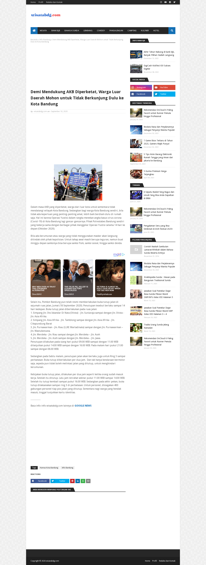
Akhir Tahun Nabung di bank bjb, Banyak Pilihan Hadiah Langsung (159, 53)
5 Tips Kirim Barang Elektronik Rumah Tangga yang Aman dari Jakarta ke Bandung (158, 157)
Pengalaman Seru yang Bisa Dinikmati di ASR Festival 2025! (158, 227)
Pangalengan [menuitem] (116, 30)
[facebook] (170, 2)
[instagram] (161, 2)
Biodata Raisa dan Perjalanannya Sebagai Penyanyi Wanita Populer (159, 128)
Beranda (34, 40)
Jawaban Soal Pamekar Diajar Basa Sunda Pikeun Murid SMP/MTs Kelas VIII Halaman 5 (158, 294)
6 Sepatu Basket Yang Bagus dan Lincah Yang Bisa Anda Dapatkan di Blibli (159, 195)
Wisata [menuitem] (43, 30)
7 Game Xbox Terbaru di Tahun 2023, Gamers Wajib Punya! (158, 142)
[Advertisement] (78, 65)
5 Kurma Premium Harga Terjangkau (155, 173)
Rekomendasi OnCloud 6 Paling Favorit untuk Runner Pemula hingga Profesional (158, 113)
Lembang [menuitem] (88, 30)
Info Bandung (45, 40)
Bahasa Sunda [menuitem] (72, 30)
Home (33, 2)
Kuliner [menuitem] (145, 30)
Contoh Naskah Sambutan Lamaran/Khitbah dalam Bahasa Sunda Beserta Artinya (158, 249)
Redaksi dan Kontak (54, 2)
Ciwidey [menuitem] (101, 30)
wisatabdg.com (40, 111)
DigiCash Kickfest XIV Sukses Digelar (157, 67)
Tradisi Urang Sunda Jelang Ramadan (156, 326)
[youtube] (165, 2)
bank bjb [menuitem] (55, 30)
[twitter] (174, 2)
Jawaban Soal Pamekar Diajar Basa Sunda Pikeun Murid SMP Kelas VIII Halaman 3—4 (158, 311)
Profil (41, 2)
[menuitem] (34, 30)
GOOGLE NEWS (83, 405)
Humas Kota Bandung (49, 468)
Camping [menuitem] (132, 30)
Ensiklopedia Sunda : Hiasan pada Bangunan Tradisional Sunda (159, 279)
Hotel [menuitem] (156, 30)
